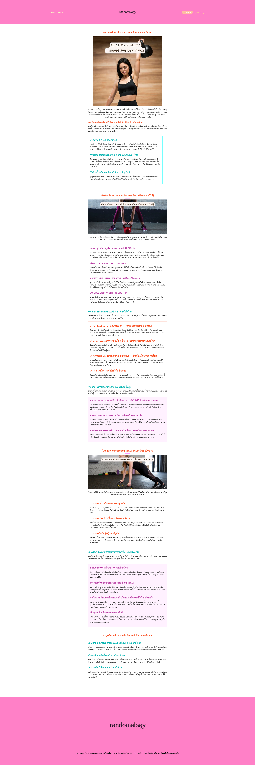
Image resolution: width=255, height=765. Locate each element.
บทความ (60, 12)
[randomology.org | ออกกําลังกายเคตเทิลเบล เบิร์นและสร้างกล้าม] (127, 12)
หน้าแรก (53, 12)
